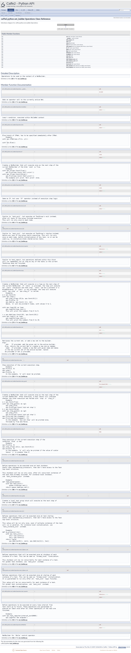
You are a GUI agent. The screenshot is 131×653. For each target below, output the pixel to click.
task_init (68, 56)
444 (13, 222)
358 (13, 120)
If (66, 48)
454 (13, 620)
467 (13, 266)
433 (13, 241)
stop (67, 41)
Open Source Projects (45, 650)
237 (13, 505)
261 (13, 454)
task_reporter (69, 65)
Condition (68, 54)
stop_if (68, 43)
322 (13, 180)
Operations (17, 15)
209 (13, 354)
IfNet (67, 49)
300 (13, 424)
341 (13, 147)
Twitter (58, 650)
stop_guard (69, 46)
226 (13, 102)
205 (12, 78)
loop (67, 44)
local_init (68, 62)
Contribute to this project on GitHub (108, 650)
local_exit (68, 64)
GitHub (53, 650)
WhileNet (68, 52)
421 (13, 564)
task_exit (68, 57)
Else (67, 51)
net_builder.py (22, 78)
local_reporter (69, 67)
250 (13, 376)
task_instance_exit (70, 60)
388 (13, 489)
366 (13, 543)
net (67, 36)
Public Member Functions (118, 17)
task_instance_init (70, 59)
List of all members (127, 17)
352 (13, 638)
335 (13, 201)
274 (13, 322)
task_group (69, 40)
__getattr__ (69, 38)
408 (13, 586)
